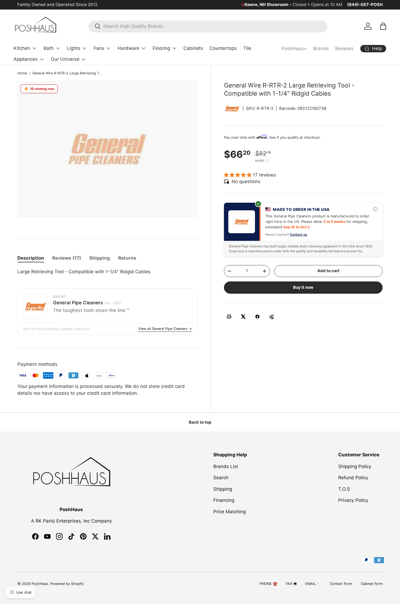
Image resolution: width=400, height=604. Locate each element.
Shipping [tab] (99, 258)
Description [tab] (30, 258)
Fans (99, 48)
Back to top (200, 422)
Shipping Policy (354, 466)
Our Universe (65, 59)
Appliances (26, 59)
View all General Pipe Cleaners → (165, 329)
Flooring (161, 48)
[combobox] (208, 26)
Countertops (223, 48)
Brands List (225, 466)
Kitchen (22, 48)
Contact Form (341, 584)
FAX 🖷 (291, 584)
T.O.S (344, 488)
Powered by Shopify (67, 584)
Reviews (344, 48)
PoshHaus (40, 584)
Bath (49, 48)
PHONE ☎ (268, 584)
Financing (223, 500)
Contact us (298, 234)
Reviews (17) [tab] (66, 258)
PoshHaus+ (294, 48)
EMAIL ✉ (313, 584)
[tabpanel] (107, 271)
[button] (383, 26)
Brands (321, 48)
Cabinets (193, 48)
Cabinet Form (372, 584)
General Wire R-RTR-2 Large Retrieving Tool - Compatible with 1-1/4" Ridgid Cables (67, 73)
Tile (247, 48)
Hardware (128, 48)
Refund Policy (353, 477)
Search (221, 477)
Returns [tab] (127, 258)
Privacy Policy (353, 500)
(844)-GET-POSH (365, 4)
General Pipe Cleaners (87, 302)
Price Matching (229, 511)
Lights (73, 48)
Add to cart (328, 270)
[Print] (229, 316)
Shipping (222, 488)
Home (22, 73)
